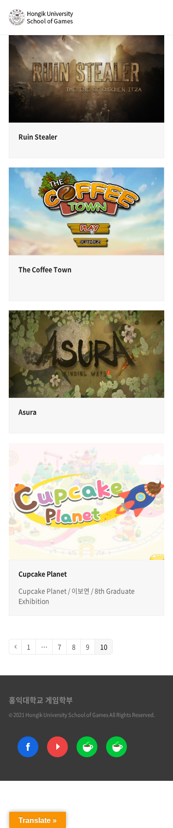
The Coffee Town (45, 269)
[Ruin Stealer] (87, 78)
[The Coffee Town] (87, 210)
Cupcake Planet (42, 573)
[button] (159, 17)
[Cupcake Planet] (87, 500)
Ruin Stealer (37, 136)
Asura (27, 411)
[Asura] (87, 353)
